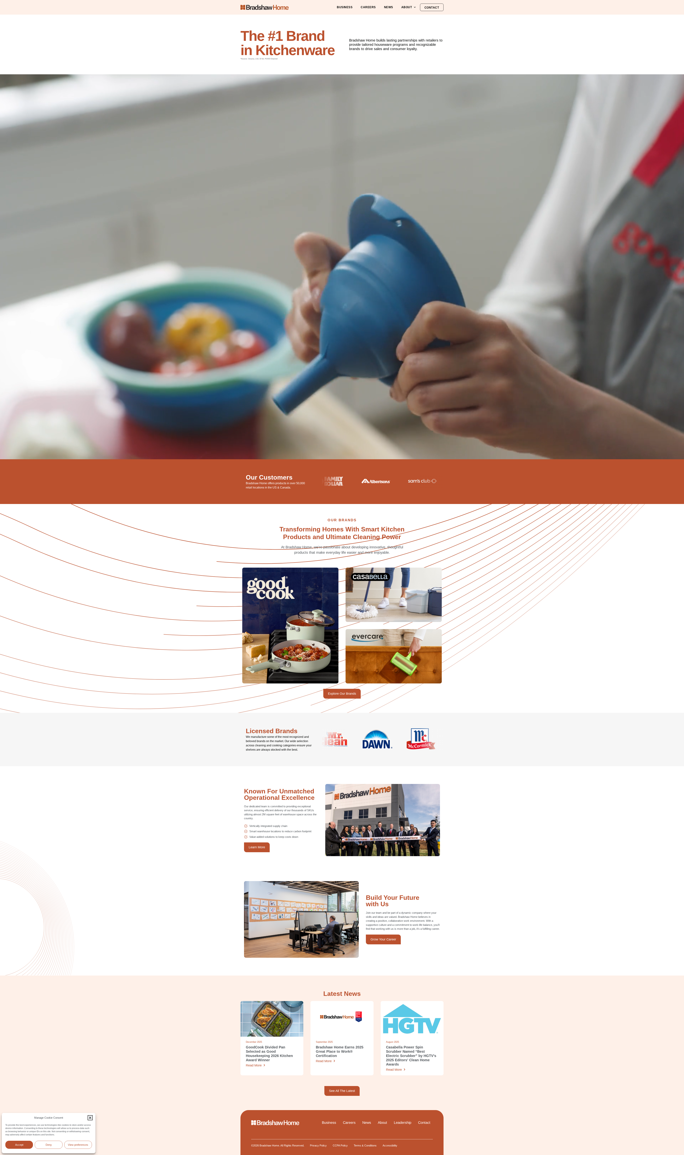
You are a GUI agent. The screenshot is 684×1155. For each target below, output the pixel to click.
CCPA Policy (340, 1145)
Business (345, 7)
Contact (431, 7)
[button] (90, 1118)
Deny (49, 1144)
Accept (19, 1144)
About (406, 7)
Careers (368, 7)
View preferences (78, 1144)
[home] (264, 7)
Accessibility (390, 1145)
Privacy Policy (318, 1145)
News (388, 7)
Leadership (402, 1123)
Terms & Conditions (365, 1145)
